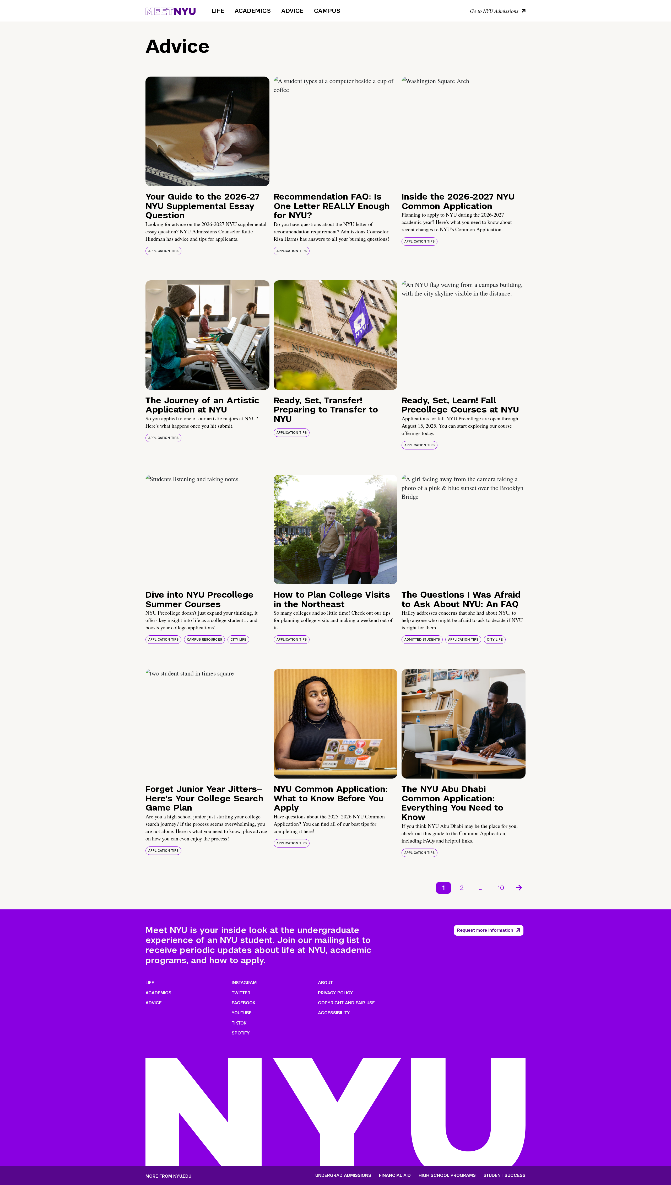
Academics (253, 11)
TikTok (239, 1023)
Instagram (244, 982)
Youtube (242, 1013)
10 (500, 888)
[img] (207, 131)
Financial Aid (395, 1175)
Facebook (243, 1003)
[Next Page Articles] (519, 887)
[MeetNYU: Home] (170, 10)
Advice (292, 11)
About (325, 982)
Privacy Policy (335, 993)
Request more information (485, 930)
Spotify (241, 1033)
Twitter (241, 993)
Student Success (505, 1175)
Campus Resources (204, 639)
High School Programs (447, 1175)
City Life (238, 639)
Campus (327, 11)
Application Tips (163, 251)
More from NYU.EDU (168, 1176)
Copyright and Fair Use (346, 1003)
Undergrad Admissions (343, 1175)
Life (218, 11)
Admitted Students (422, 639)
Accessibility (334, 1013)
